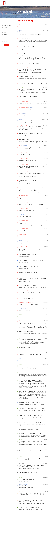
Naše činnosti (39, 3)
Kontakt (45, 3)
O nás (30, 3)
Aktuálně (34, 3)
